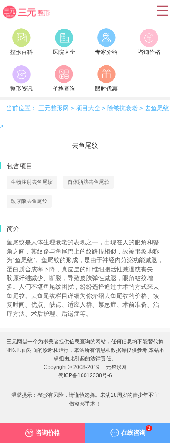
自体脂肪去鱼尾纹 (88, 182)
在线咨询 (135, 430)
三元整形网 (32, 18)
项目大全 (88, 108)
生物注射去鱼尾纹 (32, 182)
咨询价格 (48, 432)
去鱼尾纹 (157, 108)
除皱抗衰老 (122, 108)
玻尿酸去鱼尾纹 (29, 201)
